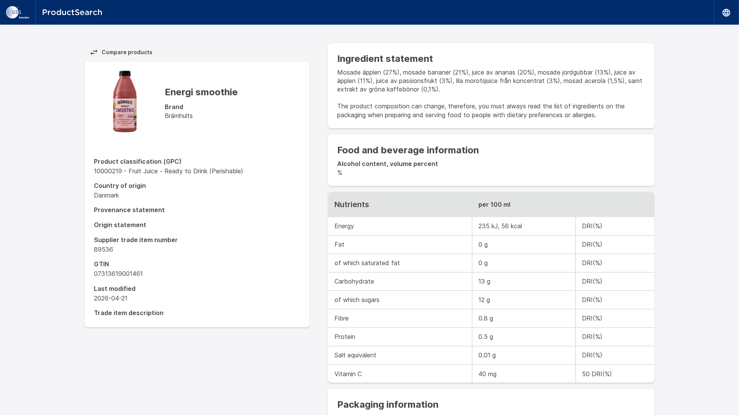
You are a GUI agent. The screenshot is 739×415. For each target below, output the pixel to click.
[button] (726, 12)
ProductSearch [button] (72, 12)
